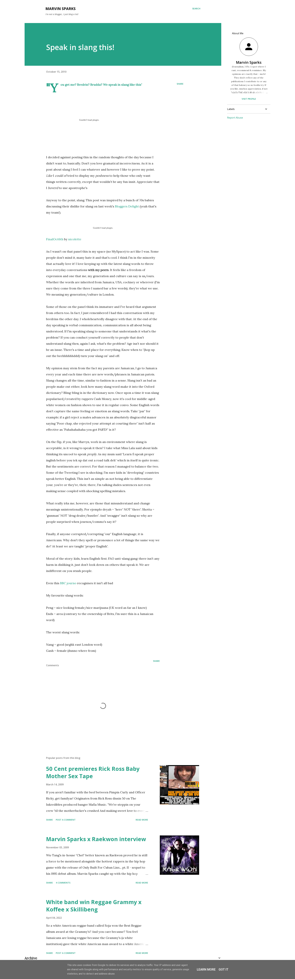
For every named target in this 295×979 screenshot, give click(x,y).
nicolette (74, 239)
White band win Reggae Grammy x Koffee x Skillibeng (94, 905)
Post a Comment (66, 819)
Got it (223, 969)
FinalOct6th (54, 239)
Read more (142, 819)
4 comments (63, 882)
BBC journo (68, 583)
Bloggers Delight (127, 206)
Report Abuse (235, 117)
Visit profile (249, 98)
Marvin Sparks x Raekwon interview (96, 839)
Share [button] (180, 83)
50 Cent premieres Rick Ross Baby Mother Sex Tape (93, 772)
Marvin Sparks (60, 8)
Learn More (206, 969)
